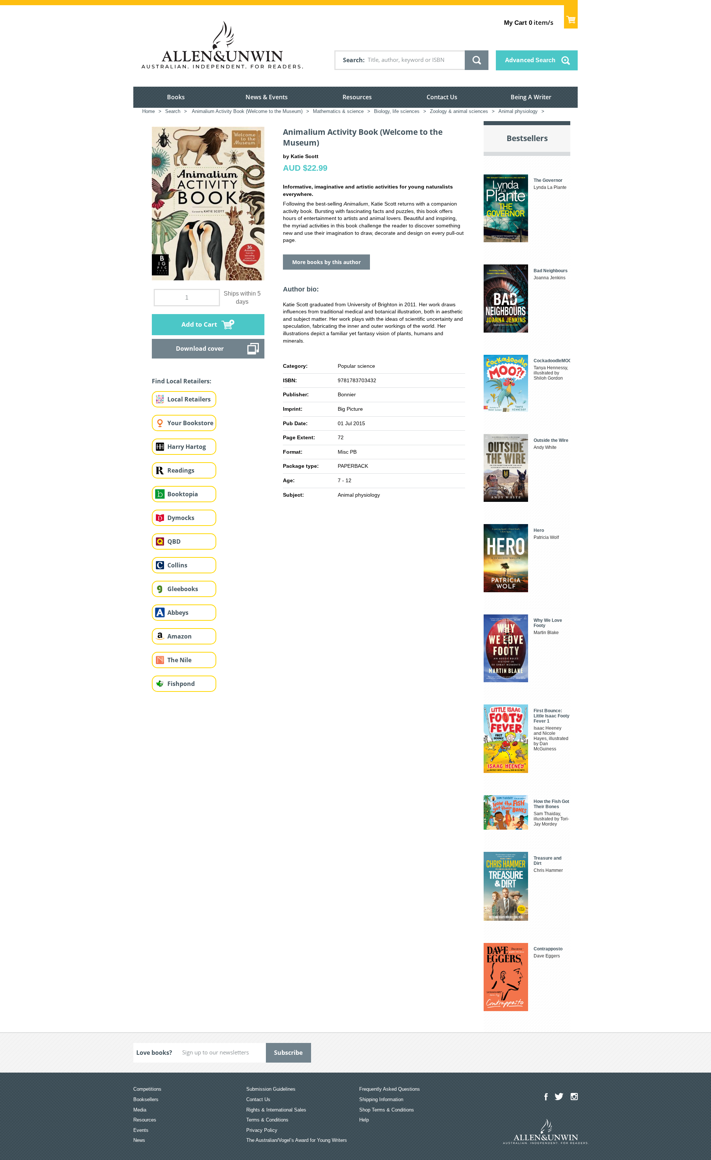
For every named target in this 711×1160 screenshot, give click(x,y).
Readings (180, 470)
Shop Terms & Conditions (386, 1110)
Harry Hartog (186, 447)
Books (176, 97)
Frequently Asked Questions (389, 1089)
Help (364, 1120)
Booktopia (182, 494)
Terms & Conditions (267, 1120)
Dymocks (180, 518)
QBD (174, 541)
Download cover (200, 348)
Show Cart (571, 17)
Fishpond (181, 684)
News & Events (267, 97)
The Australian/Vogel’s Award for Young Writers (296, 1140)
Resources (357, 97)
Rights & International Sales (276, 1110)
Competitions (147, 1089)
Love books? (154, 1053)
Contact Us (442, 97)
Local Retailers (189, 399)
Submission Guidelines (271, 1089)
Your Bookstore (190, 423)
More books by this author (326, 262)
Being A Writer (531, 97)
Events (140, 1130)
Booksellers (145, 1099)
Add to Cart (199, 324)
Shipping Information (381, 1099)
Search (353, 60)
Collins (177, 565)
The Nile (179, 660)
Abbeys (177, 613)
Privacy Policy (261, 1130)
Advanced (530, 60)
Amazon (179, 636)
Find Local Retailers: (181, 381)
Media (139, 1110)
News (139, 1140)
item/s (528, 22)
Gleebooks (182, 589)
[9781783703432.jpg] (208, 203)
